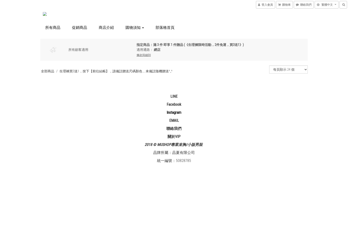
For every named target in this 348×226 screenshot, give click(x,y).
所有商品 (52, 27)
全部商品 (47, 71)
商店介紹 (106, 27)
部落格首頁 (165, 27)
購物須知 (133, 27)
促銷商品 (79, 27)
